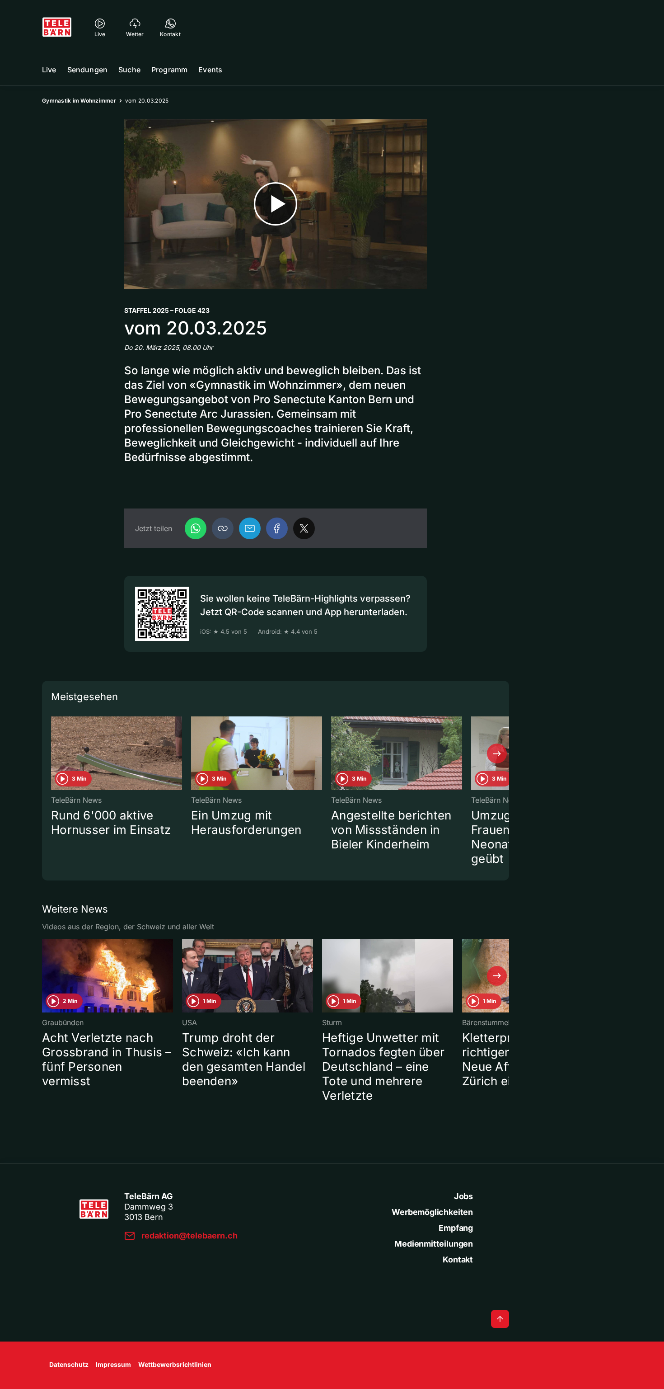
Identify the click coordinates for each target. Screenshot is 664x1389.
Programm (169, 69)
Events (210, 69)
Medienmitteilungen (433, 1243)
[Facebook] (277, 528)
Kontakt (458, 1259)
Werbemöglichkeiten (432, 1212)
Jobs (463, 1196)
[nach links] (54, 753)
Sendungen (87, 69)
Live (49, 69)
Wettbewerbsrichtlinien (174, 1364)
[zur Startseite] (56, 27)
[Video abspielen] (275, 204)
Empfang (456, 1228)
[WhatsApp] (195, 528)
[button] (223, 528)
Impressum (113, 1364)
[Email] (250, 528)
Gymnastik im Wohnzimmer (79, 100)
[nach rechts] (497, 753)
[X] (304, 528)
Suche (129, 69)
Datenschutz (69, 1364)
